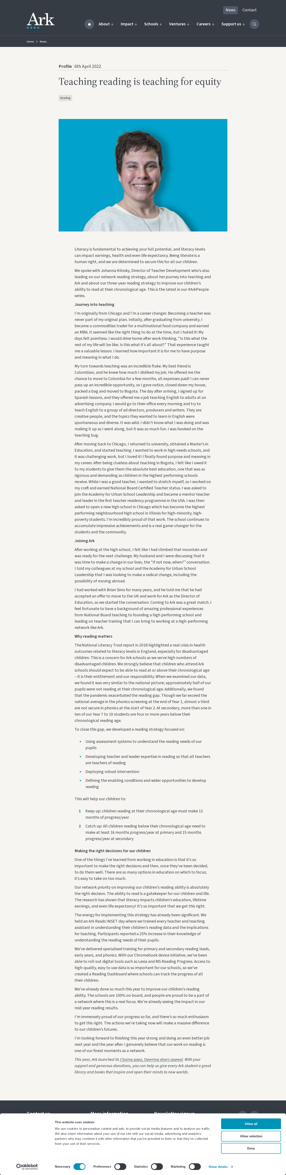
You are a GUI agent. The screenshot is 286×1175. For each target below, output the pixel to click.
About (104, 24)
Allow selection (251, 1136)
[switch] (120, 1166)
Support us (231, 24)
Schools (151, 24)
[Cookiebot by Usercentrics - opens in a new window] (27, 1167)
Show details (218, 1167)
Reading (65, 98)
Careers (204, 24)
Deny (251, 1148)
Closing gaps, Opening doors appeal (151, 1060)
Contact (249, 10)
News (230, 10)
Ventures (177, 24)
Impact (127, 24)
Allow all (251, 1124)
